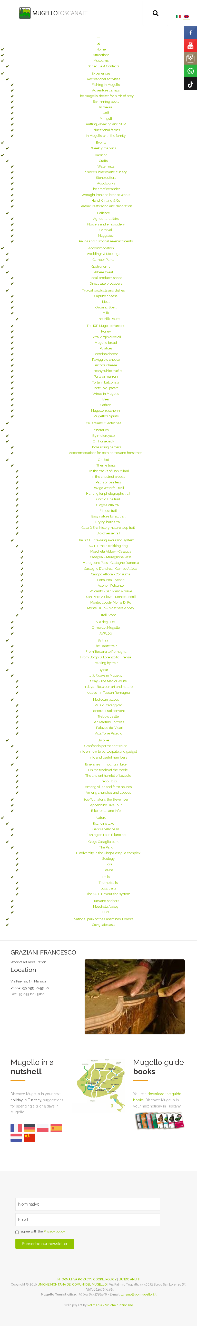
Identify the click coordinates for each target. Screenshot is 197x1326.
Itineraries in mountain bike (105, 764)
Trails (106, 877)
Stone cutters (106, 178)
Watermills (105, 166)
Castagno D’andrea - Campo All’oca (110, 569)
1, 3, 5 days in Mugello (105, 675)
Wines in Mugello (106, 394)
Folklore (103, 213)
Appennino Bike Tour (106, 805)
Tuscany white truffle (106, 371)
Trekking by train (106, 663)
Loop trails (108, 888)
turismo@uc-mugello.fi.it (138, 1294)
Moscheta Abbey (106, 906)
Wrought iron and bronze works (106, 195)
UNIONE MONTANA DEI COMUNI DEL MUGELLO (72, 1284)
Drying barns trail (108, 522)
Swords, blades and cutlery (106, 172)
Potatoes (106, 348)
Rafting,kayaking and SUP (106, 124)
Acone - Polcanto (111, 585)
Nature (101, 818)
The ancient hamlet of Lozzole (108, 776)
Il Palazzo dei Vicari (108, 728)
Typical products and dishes (103, 290)
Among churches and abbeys (108, 792)
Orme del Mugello (106, 627)
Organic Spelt (105, 307)
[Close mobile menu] (98, 44)
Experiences (101, 73)
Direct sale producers (106, 283)
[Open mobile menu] (98, 38)
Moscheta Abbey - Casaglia (110, 551)
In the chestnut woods (108, 477)
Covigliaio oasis (103, 925)
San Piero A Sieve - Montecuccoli (111, 597)
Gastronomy (101, 266)
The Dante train (105, 646)
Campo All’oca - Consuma (110, 574)
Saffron (105, 405)
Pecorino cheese (105, 354)
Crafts (103, 161)
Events (101, 142)
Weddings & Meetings (103, 254)
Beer (106, 399)
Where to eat (103, 272)
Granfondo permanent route (105, 746)
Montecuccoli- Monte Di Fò (110, 602)
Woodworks (106, 183)
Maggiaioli (106, 235)
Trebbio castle (108, 716)
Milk (106, 313)
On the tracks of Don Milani (108, 471)
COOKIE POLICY (104, 1279)
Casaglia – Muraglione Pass (110, 557)
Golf (106, 113)
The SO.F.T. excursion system (108, 894)
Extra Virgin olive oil (106, 337)
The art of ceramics (105, 189)
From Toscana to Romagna (105, 652)
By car (103, 670)
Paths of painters (108, 482)
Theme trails (105, 465)
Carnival (106, 230)
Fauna (108, 870)
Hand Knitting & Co (106, 200)
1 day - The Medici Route (108, 681)
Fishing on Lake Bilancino (105, 835)
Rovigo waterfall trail (108, 488)
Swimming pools (106, 101)
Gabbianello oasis (106, 829)
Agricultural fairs (106, 219)
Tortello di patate (106, 388)
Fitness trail (108, 511)
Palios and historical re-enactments (106, 241)
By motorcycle (103, 436)
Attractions (101, 55)
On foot (103, 460)
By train (103, 640)
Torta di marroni (106, 376)
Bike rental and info (106, 811)
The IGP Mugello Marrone (106, 326)
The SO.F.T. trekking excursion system (105, 540)
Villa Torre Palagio (108, 733)
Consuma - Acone (110, 580)
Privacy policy (54, 1231)
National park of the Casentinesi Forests (103, 919)
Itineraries (101, 430)
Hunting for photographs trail (108, 493)
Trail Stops (108, 615)
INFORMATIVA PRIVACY (74, 1279)
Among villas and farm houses (108, 787)
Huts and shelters (106, 901)
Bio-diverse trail (108, 533)
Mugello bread (106, 343)
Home (101, 49)
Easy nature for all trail (108, 516)
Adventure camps (106, 90)
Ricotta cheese (106, 365)
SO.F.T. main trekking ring (108, 546)
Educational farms (106, 130)
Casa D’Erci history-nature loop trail (108, 528)
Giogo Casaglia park (103, 842)
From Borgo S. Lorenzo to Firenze (105, 657)
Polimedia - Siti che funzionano (110, 1305)
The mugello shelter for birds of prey (106, 96)
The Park (106, 847)
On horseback (103, 441)
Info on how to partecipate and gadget (108, 751)
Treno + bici (108, 781)
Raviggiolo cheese (106, 359)
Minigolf (106, 118)
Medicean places (106, 699)
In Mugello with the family (106, 136)
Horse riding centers (106, 447)
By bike (103, 740)
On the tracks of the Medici (108, 770)
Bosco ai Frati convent (108, 711)
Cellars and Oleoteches (103, 423)
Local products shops (106, 278)
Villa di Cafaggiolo (108, 705)
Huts (105, 912)
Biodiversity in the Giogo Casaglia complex (108, 853)
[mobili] (135, 997)
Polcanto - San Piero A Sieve (111, 591)
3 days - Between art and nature (108, 687)
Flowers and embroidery (106, 224)
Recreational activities (103, 79)
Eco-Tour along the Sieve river (106, 799)
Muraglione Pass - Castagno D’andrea (111, 563)
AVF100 (106, 633)
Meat (106, 302)
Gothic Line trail (108, 499)
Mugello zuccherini (106, 410)
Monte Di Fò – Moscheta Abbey (110, 608)
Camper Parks (103, 260)
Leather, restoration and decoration (106, 206)
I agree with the (42, 1231)
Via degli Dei (105, 622)
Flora (108, 864)
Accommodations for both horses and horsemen (106, 453)
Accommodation (101, 248)
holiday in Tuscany (26, 1100)
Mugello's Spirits (106, 416)
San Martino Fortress (108, 722)
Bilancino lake (103, 823)
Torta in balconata (105, 382)
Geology (108, 859)
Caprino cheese (105, 296)
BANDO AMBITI (129, 1279)
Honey (106, 331)
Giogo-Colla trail (108, 505)
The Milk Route (108, 319)
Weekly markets (103, 148)
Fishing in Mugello (106, 85)
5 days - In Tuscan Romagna (108, 693)
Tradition (100, 155)
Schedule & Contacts (103, 66)
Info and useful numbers (108, 757)
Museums (101, 61)
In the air (105, 107)
